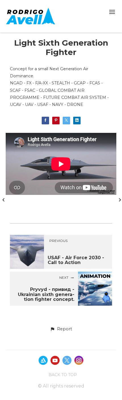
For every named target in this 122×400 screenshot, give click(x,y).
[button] (61, 329)
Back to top (63, 374)
